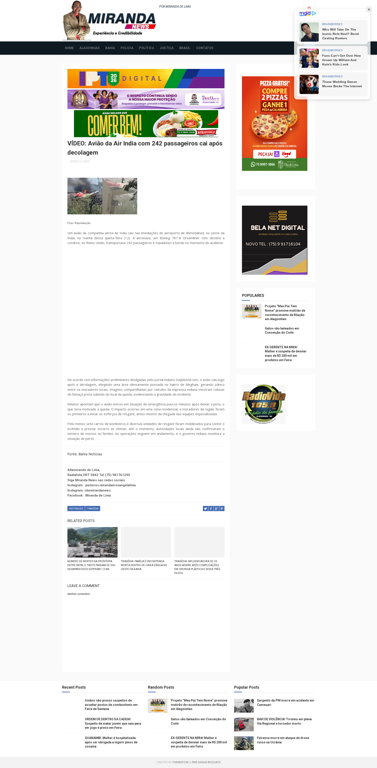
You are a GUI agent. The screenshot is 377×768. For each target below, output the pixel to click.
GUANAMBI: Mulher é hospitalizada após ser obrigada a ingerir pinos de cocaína (111, 742)
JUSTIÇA (167, 48)
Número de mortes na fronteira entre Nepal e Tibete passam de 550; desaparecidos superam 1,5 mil (91, 565)
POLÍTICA (146, 48)
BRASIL (184, 48)
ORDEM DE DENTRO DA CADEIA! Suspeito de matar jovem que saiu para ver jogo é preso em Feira (113, 723)
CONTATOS (205, 48)
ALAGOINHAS (89, 48)
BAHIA (110, 48)
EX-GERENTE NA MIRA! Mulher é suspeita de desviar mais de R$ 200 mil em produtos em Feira (199, 742)
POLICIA (127, 48)
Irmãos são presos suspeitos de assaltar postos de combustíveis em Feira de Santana (111, 705)
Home (69, 48)
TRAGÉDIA (92, 508)
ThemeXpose (180, 762)
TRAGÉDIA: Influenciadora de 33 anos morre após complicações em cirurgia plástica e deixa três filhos (197, 567)
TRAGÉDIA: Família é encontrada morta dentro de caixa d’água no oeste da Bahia (144, 565)
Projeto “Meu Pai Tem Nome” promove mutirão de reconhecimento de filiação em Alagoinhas (199, 705)
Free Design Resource (206, 762)
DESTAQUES (76, 508)
